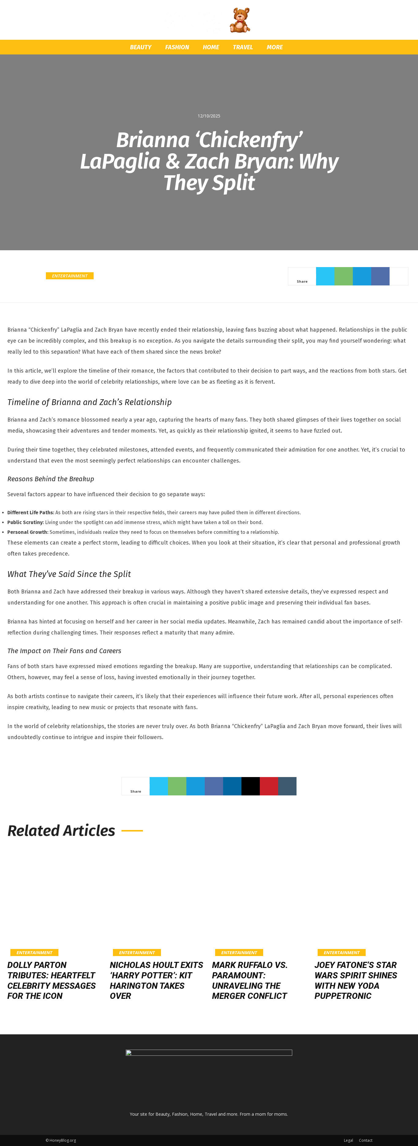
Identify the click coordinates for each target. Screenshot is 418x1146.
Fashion (177, 47)
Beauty (140, 47)
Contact (365, 1140)
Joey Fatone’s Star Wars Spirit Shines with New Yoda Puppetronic (356, 980)
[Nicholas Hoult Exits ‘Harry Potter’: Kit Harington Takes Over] (158, 901)
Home (211, 47)
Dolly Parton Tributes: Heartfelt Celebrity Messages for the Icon (51, 980)
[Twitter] (325, 276)
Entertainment (70, 276)
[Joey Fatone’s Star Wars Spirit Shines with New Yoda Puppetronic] (363, 901)
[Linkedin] (232, 786)
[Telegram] (362, 276)
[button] (365, 47)
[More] (399, 276)
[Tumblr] (287, 786)
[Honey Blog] (209, 20)
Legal (348, 1140)
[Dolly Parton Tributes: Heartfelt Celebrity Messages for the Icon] (55, 901)
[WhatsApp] (343, 276)
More (275, 47)
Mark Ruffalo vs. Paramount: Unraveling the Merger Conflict (250, 980)
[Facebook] (380, 276)
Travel (243, 47)
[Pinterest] (269, 786)
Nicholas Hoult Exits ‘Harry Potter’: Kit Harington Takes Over (156, 980)
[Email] (250, 786)
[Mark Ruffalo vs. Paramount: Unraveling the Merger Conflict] (260, 901)
